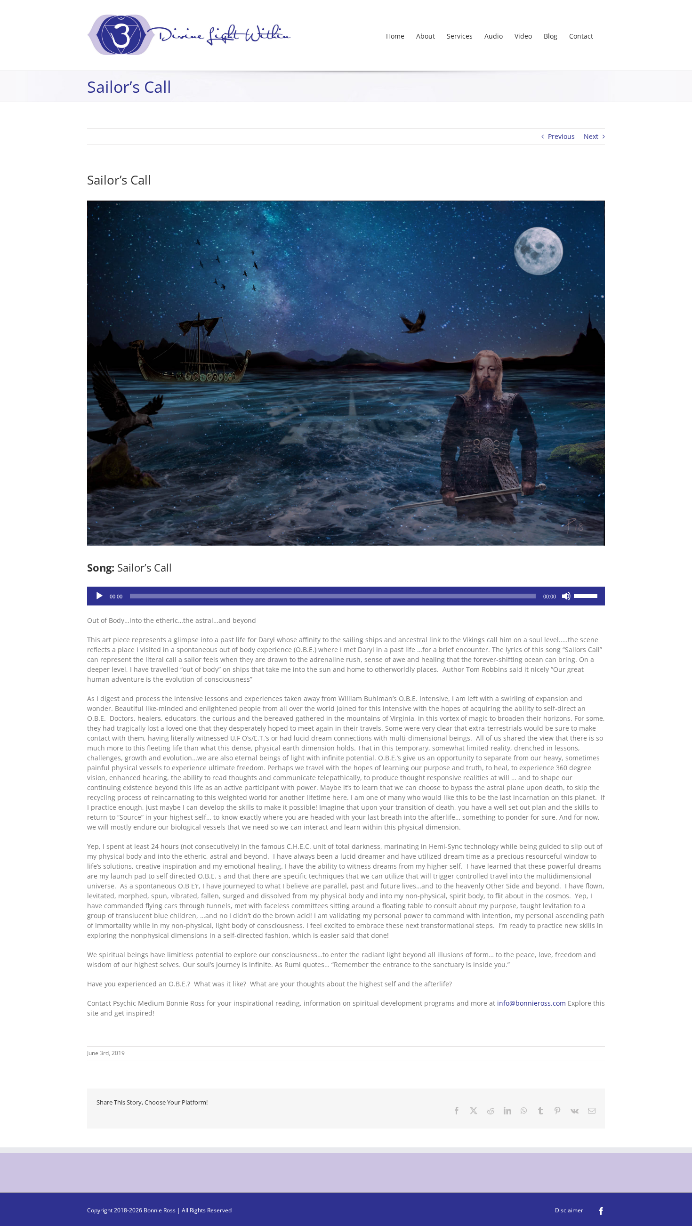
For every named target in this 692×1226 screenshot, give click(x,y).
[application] (346, 596)
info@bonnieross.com (531, 1003)
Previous (561, 136)
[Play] (99, 596)
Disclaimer (569, 1210)
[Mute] (566, 596)
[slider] (587, 595)
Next (591, 136)
